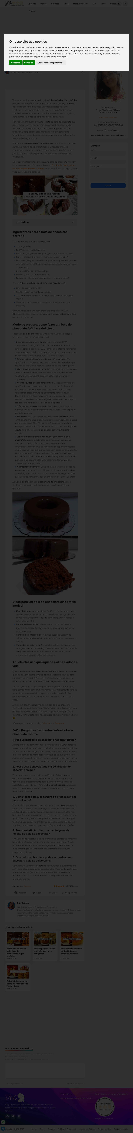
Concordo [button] (15, 63)
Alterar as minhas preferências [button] (51, 63)
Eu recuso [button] (28, 63)
